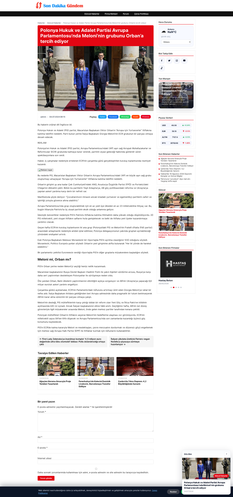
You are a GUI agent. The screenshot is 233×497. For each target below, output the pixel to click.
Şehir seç (166, 37)
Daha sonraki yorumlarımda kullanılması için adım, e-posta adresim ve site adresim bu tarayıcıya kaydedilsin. (93, 472)
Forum (126, 14)
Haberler (41, 23)
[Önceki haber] (183, 86)
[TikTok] (162, 68)
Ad (40, 437)
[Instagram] (177, 61)
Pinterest (145, 117)
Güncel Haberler (91, 14)
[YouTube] (184, 61)
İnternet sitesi (44, 458)
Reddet (173, 492)
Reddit (135, 117)
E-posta (42, 447)
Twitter (102, 117)
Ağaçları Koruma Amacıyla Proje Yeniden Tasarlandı (174, 159)
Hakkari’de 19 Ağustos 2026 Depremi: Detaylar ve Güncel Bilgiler (176, 175)
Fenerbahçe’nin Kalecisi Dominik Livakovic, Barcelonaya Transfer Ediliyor (177, 165)
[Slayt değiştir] (171, 287)
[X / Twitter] (169, 61)
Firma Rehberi (111, 14)
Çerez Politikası (141, 14)
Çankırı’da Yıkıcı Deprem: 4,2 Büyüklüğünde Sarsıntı (172, 170)
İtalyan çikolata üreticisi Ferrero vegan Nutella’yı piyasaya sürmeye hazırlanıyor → (130, 342)
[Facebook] (162, 61)
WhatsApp (125, 117)
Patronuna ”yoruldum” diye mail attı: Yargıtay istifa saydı (176, 180)
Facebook (113, 117)
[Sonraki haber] (189, 86)
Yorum (42, 411)
